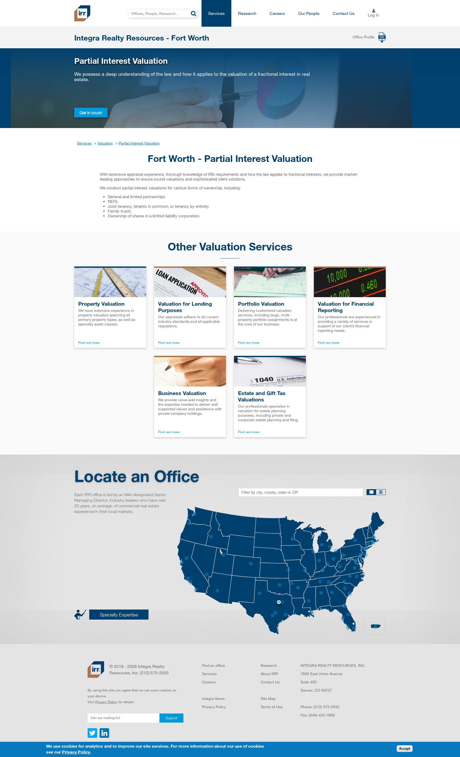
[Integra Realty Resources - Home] (96, 669)
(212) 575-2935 (326, 706)
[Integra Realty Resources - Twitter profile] (93, 736)
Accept (404, 749)
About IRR (269, 673)
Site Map (268, 698)
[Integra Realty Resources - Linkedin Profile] (103, 736)
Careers (277, 13)
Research (247, 13)
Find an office (213, 665)
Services (216, 13)
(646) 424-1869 (322, 715)
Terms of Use (272, 706)
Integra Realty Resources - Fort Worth (141, 37)
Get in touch (91, 112)
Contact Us (344, 13)
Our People (308, 13)
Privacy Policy (106, 702)
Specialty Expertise (119, 614)
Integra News (213, 698)
